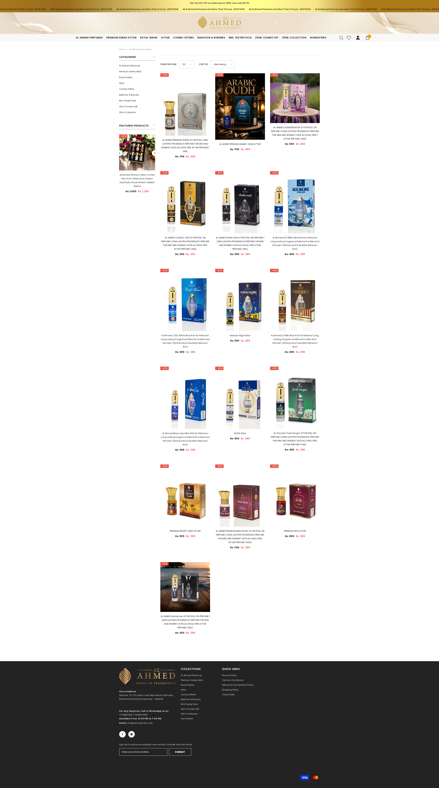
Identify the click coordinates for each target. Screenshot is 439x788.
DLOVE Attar (240, 433)
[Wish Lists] (349, 38)
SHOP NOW (10, 9)
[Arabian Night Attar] (240, 300)
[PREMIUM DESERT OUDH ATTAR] (185, 495)
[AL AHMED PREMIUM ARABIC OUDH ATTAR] (240, 106)
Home (122, 49)
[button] (120, 160)
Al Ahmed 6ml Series (140, 49)
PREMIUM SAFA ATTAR (295, 531)
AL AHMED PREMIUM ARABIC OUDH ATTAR (240, 144)
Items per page (168, 64)
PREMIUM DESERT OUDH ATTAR (185, 531)
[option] (219, 3)
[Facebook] (122, 734)
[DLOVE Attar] (240, 398)
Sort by (203, 64)
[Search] (341, 38)
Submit (180, 752)
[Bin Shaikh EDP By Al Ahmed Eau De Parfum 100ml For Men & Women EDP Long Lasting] (137, 161)
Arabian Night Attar (240, 335)
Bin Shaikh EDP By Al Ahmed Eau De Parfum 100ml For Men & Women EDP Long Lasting (137, 196)
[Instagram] (131, 734)
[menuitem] (137, 66)
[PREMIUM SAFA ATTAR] (295, 495)
